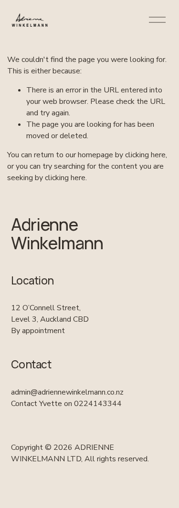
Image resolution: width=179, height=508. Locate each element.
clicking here (145, 155)
